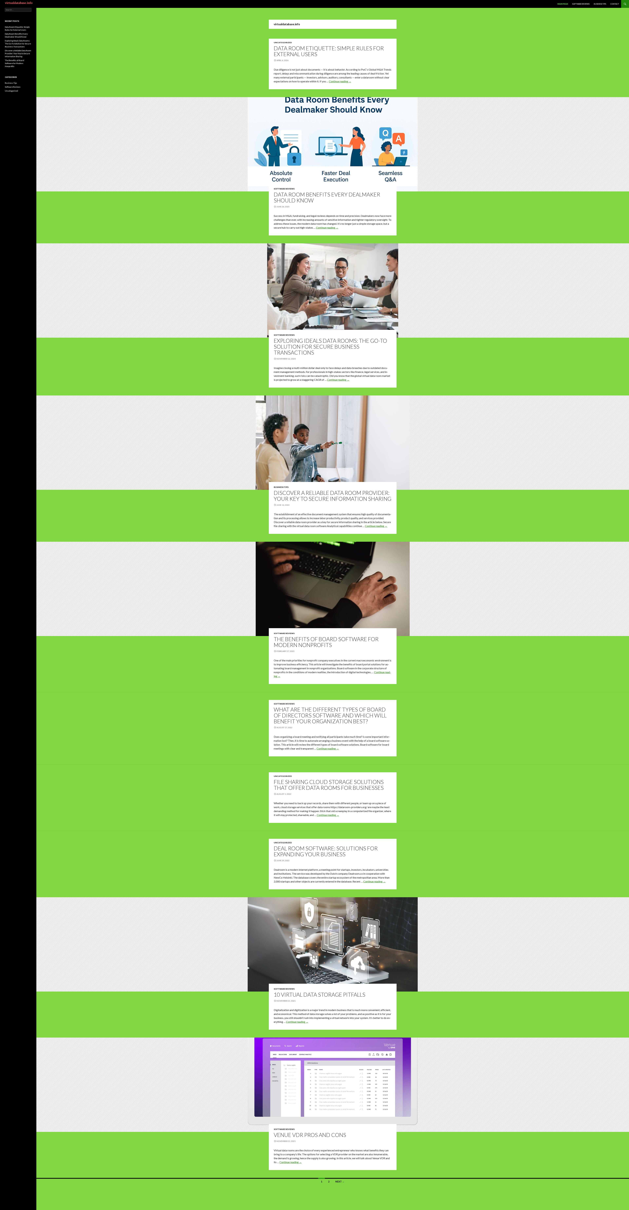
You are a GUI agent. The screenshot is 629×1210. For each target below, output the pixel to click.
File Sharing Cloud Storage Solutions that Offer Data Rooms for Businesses (329, 785)
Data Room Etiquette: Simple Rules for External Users (329, 51)
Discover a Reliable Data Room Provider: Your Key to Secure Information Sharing (332, 495)
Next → (339, 1181)
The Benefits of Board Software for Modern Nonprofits (326, 642)
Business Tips (600, 4)
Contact (614, 4)
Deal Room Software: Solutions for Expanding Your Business (326, 851)
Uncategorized (283, 42)
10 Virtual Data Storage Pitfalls (319, 994)
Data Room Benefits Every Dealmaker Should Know (327, 197)
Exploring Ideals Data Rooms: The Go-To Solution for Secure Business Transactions (330, 346)
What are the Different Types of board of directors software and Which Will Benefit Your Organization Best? (330, 715)
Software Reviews (581, 4)
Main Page (562, 4)
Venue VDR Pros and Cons (310, 1135)
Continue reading (340, 81)
